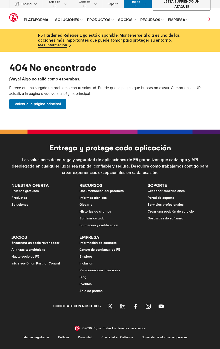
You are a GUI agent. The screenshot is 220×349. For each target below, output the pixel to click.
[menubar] (110, 4)
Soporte (113, 4)
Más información (52, 45)
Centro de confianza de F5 (99, 250)
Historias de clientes (95, 211)
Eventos (85, 284)
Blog (82, 277)
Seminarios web (91, 218)
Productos (19, 198)
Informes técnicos (93, 198)
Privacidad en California (117, 337)
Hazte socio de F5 (25, 256)
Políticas (63, 337)
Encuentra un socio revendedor (35, 243)
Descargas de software (165, 218)
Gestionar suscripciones (166, 191)
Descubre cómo (146, 166)
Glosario (85, 204)
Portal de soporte (161, 198)
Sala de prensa (91, 291)
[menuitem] (25, 4)
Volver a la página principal (38, 104)
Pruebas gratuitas (25, 191)
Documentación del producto (101, 191)
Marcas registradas (36, 337)
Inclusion (86, 263)
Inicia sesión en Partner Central (35, 263)
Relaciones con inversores (99, 270)
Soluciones (19, 204)
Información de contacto (98, 243)
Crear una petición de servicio (171, 211)
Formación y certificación (98, 225)
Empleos (86, 256)
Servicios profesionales (166, 204)
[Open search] (208, 19)
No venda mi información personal (165, 337)
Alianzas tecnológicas (28, 250)
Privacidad (85, 337)
